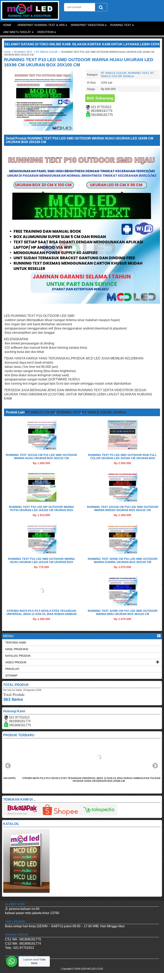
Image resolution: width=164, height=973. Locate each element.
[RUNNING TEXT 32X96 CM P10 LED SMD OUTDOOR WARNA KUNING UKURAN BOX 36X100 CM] (122, 552)
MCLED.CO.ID (95, 968)
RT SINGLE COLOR (47, 52)
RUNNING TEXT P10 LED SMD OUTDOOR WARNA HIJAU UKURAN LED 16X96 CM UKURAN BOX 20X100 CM (78, 62)
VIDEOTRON (45, 32)
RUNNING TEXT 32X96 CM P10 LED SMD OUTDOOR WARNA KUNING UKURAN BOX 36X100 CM (122, 560)
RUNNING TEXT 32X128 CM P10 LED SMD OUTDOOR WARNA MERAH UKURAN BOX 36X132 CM (122, 508)
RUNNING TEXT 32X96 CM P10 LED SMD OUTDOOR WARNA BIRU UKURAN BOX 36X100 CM (122, 612)
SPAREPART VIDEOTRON (87, 25)
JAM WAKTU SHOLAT (17, 32)
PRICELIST (12, 669)
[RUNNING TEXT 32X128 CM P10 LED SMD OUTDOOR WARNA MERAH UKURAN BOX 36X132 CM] (122, 500)
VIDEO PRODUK (15, 662)
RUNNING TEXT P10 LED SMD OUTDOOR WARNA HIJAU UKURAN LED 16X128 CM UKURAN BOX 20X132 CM (41, 562)
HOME (7, 25)
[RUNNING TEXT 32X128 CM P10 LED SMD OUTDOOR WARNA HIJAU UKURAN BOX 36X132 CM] (41, 448)
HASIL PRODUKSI (16, 649)
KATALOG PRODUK (18, 655)
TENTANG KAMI (15, 642)
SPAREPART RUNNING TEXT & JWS (41, 25)
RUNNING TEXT (120, 25)
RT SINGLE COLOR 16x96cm (127, 74)
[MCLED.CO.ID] (30, 18)
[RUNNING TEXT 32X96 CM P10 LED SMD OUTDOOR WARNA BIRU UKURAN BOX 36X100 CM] (122, 604)
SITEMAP (11, 675)
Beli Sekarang (100, 98)
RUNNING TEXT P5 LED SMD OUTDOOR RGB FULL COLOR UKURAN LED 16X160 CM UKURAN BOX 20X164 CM (122, 458)
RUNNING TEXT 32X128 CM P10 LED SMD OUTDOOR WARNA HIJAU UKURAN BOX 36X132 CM (41, 456)
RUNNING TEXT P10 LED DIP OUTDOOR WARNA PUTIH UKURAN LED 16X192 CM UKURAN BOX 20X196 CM (41, 510)
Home (7, 52)
